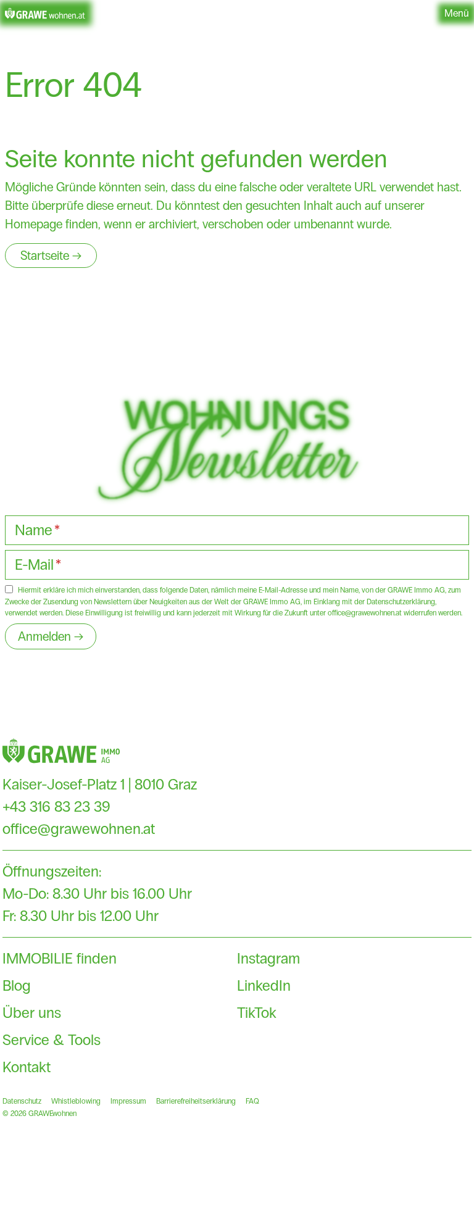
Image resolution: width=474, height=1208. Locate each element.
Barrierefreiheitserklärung (196, 1101)
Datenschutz (21, 1101)
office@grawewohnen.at (78, 829)
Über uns (31, 1013)
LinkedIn (264, 985)
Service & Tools (51, 1040)
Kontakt (26, 1067)
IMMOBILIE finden (59, 958)
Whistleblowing (76, 1101)
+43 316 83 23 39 (56, 806)
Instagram (268, 958)
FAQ (252, 1101)
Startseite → (50, 255)
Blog (16, 985)
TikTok (256, 1013)
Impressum (128, 1101)
